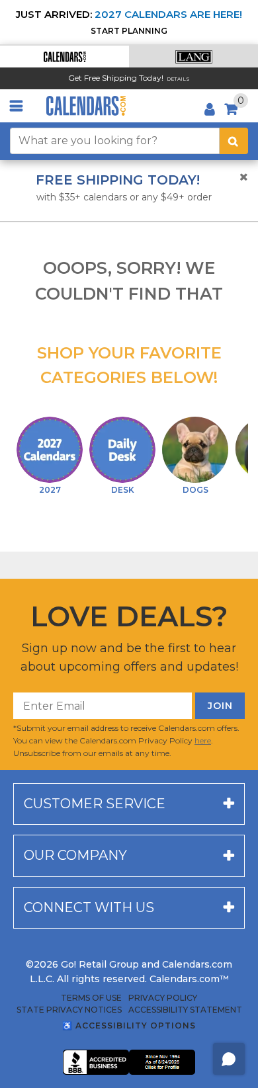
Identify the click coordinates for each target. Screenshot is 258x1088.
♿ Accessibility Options (129, 1025)
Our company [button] (75, 855)
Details (178, 79)
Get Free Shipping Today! (115, 78)
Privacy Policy (162, 998)
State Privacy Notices (69, 1010)
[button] (64, 56)
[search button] (234, 141)
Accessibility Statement (185, 1010)
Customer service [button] (94, 804)
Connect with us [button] (89, 907)
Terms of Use (91, 998)
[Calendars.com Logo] (86, 105)
